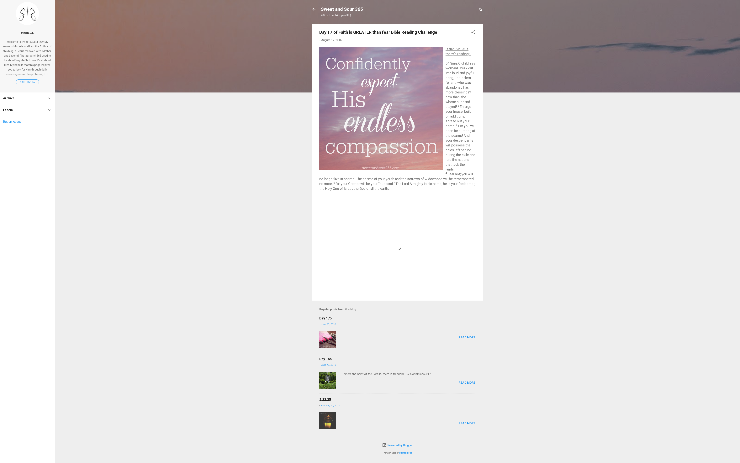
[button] (473, 33)
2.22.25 (325, 399)
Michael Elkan (405, 453)
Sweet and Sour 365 (342, 9)
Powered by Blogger (400, 445)
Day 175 (325, 318)
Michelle (27, 32)
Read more (467, 337)
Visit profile (27, 82)
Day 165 (325, 359)
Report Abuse (12, 122)
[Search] (480, 10)
